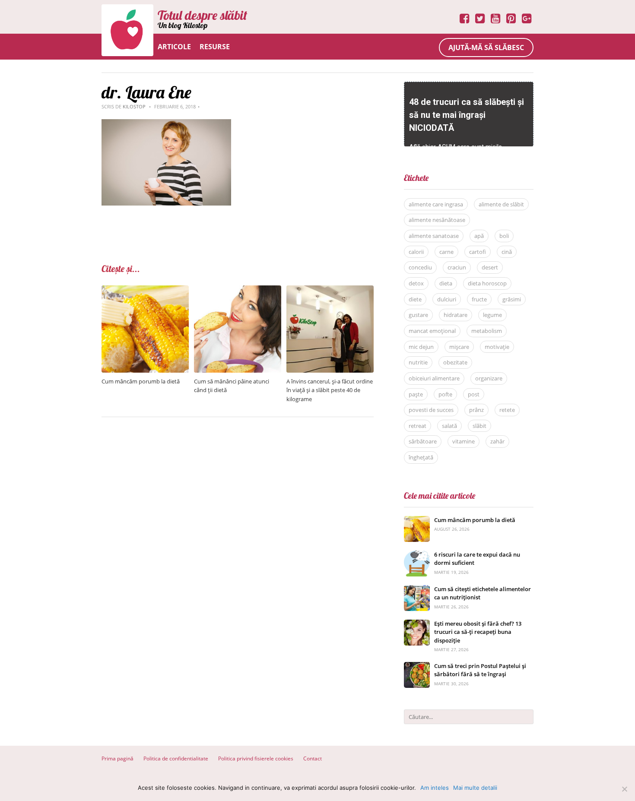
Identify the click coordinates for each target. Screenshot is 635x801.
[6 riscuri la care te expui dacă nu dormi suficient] (417, 555)
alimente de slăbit (501, 204)
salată (449, 426)
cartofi (477, 252)
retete (507, 410)
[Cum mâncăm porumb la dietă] (145, 290)
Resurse (215, 46)
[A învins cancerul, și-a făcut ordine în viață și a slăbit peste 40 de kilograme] (330, 290)
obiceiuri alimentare (434, 378)
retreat (417, 426)
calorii (416, 252)
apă (479, 236)
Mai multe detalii (475, 787)
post (473, 394)
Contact (312, 758)
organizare (488, 378)
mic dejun (421, 347)
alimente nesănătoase (437, 220)
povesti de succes (431, 410)
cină (507, 252)
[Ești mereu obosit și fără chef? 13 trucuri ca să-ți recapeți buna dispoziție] (417, 624)
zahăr (497, 441)
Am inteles (434, 787)
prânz (476, 410)
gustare (418, 315)
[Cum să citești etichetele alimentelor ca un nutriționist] (417, 590)
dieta (445, 283)
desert (490, 267)
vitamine (463, 441)
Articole (174, 46)
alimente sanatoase (434, 236)
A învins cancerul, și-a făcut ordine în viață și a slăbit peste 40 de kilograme (329, 390)
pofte (445, 394)
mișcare (459, 347)
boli (504, 236)
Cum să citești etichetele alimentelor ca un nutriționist (482, 593)
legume (492, 315)
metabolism (486, 331)
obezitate (455, 362)
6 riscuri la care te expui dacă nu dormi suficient (477, 559)
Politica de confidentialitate (175, 758)
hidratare (455, 315)
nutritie (418, 362)
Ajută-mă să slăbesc (486, 47)
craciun (457, 267)
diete (415, 299)
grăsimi (511, 299)
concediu (420, 267)
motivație (497, 347)
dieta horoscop (487, 283)
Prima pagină (117, 758)
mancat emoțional (432, 331)
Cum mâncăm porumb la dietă (141, 381)
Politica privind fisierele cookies (255, 758)
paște (416, 394)
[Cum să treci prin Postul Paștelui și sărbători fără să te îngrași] (417, 666)
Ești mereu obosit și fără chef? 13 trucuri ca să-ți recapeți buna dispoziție (477, 632)
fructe (479, 299)
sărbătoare (423, 441)
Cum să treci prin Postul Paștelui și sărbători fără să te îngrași (480, 670)
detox (416, 283)
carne (446, 252)
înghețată (421, 457)
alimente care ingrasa (436, 204)
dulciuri (446, 299)
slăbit (479, 426)
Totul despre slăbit (202, 15)
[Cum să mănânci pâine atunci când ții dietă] (237, 290)
